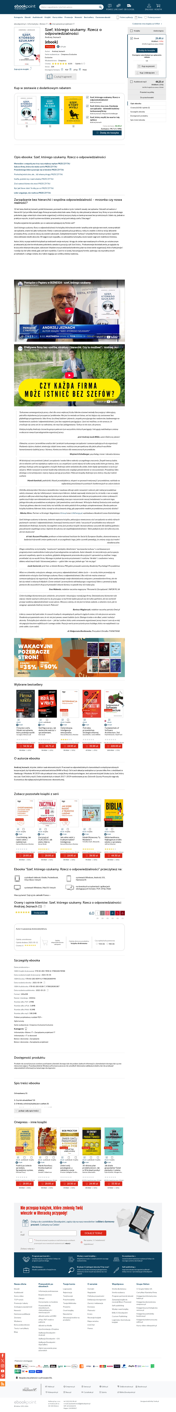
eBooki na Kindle (45, 1325)
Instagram (2, 1365)
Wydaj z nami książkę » (86, 1256)
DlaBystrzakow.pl (126, 1387)
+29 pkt (63, 47)
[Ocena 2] (56, 64)
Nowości (78, 17)
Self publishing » (129, 1267)
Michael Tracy (21, 1172)
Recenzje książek (94, 1317)
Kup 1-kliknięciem (147, 73)
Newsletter (67, 1314)
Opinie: (78, 63)
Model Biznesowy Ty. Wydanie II (91, 838)
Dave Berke (87, 735)
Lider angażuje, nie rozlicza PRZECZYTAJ (32, 193)
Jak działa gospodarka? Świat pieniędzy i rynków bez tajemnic (113, 1169)
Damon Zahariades (88, 1172)
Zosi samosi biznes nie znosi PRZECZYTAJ (32, 183)
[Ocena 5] (63, 64)
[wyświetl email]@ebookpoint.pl (79, 1404)
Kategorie (18, 17)
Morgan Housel (119, 1172)
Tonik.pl (156, 1401)
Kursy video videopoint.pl (146, 1325)
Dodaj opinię (39, 912)
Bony (140, 17)
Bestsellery (89, 17)
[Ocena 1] (53, 64)
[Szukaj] (100, 7)
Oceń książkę (68, 1310)
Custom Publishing (119, 1316)
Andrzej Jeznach (58, 51)
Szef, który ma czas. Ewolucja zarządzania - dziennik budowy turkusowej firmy (104, 108)
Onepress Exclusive (69, 54)
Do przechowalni (147, 97)
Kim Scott (42, 735)
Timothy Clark (87, 842)
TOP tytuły (18, 1299)
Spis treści (137, 120)
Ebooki (28, 17)
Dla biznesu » (37, 1267)
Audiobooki (38, 17)
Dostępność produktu (139, 116)
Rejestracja (67, 1292)
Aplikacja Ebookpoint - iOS (49, 1338)
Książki (48, 17)
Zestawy (17, 1317)
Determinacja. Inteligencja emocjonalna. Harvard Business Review (68, 732)
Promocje (69, 17)
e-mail (22, 1233)
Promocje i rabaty (21, 1303)
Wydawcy (18, 1321)
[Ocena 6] (66, 64)
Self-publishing (118, 1305)
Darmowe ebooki (103, 17)
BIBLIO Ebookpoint (120, 1313)
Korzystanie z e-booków (48, 1302)
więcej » (68, 1243)
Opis (135, 103)
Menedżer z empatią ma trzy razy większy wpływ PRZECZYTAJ (42, 163)
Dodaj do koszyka (146, 50)
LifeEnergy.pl (76, 513)
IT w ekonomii (31, 1035)
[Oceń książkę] (59, 63)
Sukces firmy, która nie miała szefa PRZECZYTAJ (35, 166)
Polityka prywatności (95, 1296)
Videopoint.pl (53, 1392)
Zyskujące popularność (23, 1307)
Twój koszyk (68, 1296)
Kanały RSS (2, 1383)
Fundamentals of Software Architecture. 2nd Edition (112, 731)
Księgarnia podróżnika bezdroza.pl (145, 1315)
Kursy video (58, 17)
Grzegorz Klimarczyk (23, 735)
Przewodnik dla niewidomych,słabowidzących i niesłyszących (45, 1308)
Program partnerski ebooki (122, 1296)
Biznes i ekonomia (21, 1039)
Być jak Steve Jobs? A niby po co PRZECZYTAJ (34, 188)
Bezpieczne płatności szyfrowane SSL (35, 1377)
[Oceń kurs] (22, 912)
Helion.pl (51, 1387)
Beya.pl (68, 1392)
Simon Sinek (42, 844)
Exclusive (48, 57)
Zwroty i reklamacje (95, 1303)
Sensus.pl (87, 1387)
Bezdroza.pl (142, 1387)
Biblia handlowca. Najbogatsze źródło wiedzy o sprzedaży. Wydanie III (113, 840)
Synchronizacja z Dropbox (49, 1329)
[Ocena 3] (58, 64)
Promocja (50, 47)
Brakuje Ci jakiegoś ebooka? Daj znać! (93, 1267)
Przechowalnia (69, 1299)
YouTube (2, 1371)
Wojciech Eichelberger (110, 114)
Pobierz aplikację (126, 17)
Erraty (89, 1314)
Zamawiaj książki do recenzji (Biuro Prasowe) (121, 1300)
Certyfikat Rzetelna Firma (146, 1292)
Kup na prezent (148, 66)
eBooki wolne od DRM (47, 1316)
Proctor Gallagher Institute (69, 1172)
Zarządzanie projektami (39, 1042)
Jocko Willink (95, 735)
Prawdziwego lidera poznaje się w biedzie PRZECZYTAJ (39, 170)
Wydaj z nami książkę (120, 1309)
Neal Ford (118, 735)
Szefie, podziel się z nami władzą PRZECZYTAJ (33, 179)
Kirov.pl (63, 513)
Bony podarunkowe (22, 1325)
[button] (123, 705)
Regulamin (91, 1292)
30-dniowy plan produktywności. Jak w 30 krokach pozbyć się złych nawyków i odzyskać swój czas (91, 1170)
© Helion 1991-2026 (21, 1406)
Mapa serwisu (93, 1321)
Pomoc (46, 895)
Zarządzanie (34, 1039)
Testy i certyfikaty (21, 1328)
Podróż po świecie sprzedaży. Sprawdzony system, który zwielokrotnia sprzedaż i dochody (24, 1170)
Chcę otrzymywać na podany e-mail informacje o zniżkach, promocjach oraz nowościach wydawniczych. (54, 1241)
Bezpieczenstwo (45, 1295)
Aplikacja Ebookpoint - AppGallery (47, 1343)
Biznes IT (29, 1032)
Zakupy (41, 1298)
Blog (16, 1332)
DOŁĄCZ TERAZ (93, 1233)
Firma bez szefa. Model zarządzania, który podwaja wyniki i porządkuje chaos (25, 731)
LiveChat (91, 1325)
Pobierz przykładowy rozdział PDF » (28, 1017)
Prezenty (66, 1307)
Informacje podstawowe (48, 1291)
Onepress (62, 60)
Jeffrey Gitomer (110, 844)
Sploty (104, 1392)
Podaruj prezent (154, 17)
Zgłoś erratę (19, 1021)
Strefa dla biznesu (119, 1289)
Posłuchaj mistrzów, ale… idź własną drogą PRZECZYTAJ (38, 174)
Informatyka (19, 1032)
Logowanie (67, 1289)
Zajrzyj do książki (21, 69)
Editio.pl (105, 1387)
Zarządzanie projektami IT (45, 1032)
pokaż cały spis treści (29, 1111)
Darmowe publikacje (22, 1314)
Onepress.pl (70, 1387)
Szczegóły (137, 112)
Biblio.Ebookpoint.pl (127, 1392)
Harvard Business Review (69, 735)
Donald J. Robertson (45, 1172)
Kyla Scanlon (109, 1172)
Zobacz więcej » (27, 1248)
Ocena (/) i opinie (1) (140, 107)
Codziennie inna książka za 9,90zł (146, 24)
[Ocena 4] (61, 64)
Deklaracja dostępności (96, 1299)
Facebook (2, 1355)
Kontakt (90, 1289)
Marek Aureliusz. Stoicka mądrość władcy (45, 1167)
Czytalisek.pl (88, 1392)
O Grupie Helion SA (144, 1289)
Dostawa (91, 1307)
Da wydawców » (129, 1256)
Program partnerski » (41, 1256)
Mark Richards (110, 735)
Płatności (91, 1310)
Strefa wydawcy (118, 1292)
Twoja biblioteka (69, 1303)
